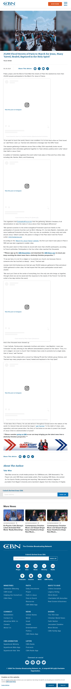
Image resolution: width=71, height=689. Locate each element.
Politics (29, 631)
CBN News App (32, 634)
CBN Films (8, 598)
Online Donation (54, 589)
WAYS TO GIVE (54, 585)
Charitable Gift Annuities (57, 598)
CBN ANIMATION (11, 641)
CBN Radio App (32, 651)
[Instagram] (38, 662)
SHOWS (51, 611)
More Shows (53, 628)
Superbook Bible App (12, 647)
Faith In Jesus (31, 595)
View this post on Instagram (13, 109)
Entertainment (31, 628)
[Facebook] (35, 68)
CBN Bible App (31, 605)
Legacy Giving (53, 592)
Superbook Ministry (11, 644)
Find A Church (31, 598)
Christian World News (56, 618)
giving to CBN (22, 434)
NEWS (28, 611)
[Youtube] (27, 662)
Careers (7, 624)
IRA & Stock (52, 595)
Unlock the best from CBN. (13, 491)
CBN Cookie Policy (10, 682)
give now (55, 4)
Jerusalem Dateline (55, 624)
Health (28, 624)
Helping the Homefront (13, 595)
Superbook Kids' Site (12, 651)
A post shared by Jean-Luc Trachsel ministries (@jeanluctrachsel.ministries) (27, 136)
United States (31, 615)
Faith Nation (53, 621)
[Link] (47, 68)
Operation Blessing (11, 589)
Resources (30, 601)
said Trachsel (40, 426)
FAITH (28, 585)
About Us (7, 628)
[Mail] (43, 68)
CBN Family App (54, 631)
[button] (65, 4)
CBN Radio (30, 644)
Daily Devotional (32, 589)
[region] (35, 681)
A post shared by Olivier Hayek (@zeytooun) (27, 338)
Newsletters (8, 615)
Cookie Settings (5, 685)
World (28, 618)
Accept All (51, 685)
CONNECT (8, 611)
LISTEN (29, 641)
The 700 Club (53, 615)
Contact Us (8, 618)
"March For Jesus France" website (27, 241)
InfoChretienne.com (15, 237)
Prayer (28, 592)
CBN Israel (8, 592)
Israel (28, 621)
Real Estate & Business (57, 601)
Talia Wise (7, 61)
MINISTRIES (8, 585)
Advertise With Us (11, 621)
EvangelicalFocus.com (24, 222)
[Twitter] (39, 68)
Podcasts (29, 647)
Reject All (63, 685)
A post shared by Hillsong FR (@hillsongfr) (27, 217)
